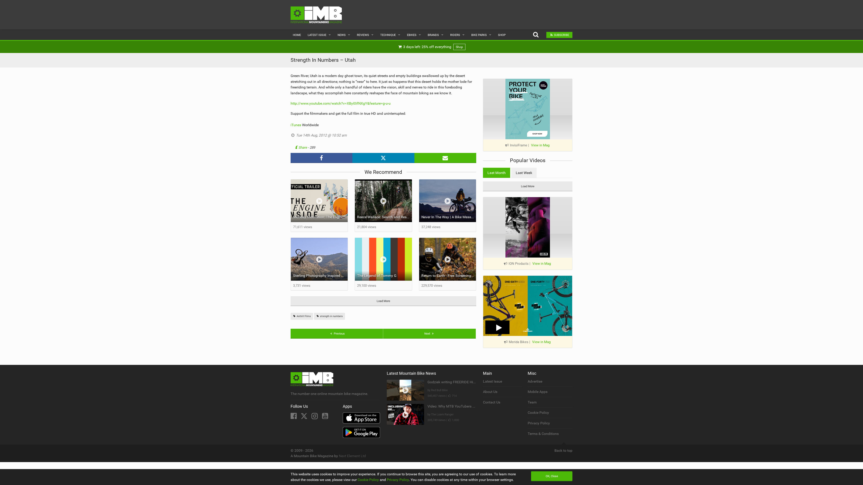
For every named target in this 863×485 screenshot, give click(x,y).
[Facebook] (294, 417)
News (342, 35)
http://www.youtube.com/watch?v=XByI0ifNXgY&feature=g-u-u (341, 103)
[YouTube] (325, 417)
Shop (502, 35)
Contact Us (491, 402)
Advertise (535, 381)
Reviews (363, 35)
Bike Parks (479, 35)
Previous (339, 333)
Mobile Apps (537, 392)
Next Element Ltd (352, 456)
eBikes (411, 35)
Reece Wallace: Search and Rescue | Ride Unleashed (384, 217)
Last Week (524, 173)
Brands (433, 35)
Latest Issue (317, 35)
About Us (490, 392)
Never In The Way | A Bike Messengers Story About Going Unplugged (448, 217)
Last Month (496, 173)
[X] (304, 417)
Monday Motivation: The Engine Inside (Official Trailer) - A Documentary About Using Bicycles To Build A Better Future (320, 217)
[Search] (536, 35)
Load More (383, 301)
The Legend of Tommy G (376, 275)
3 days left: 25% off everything (432, 47)
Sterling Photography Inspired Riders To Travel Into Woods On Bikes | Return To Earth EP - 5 (320, 275)
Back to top (563, 450)
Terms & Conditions (543, 434)
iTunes (296, 125)
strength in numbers (331, 316)
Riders (455, 35)
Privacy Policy (539, 423)
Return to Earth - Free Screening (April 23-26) (448, 275)
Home (297, 35)
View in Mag (540, 145)
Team (532, 402)
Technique (388, 35)
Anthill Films (303, 316)
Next (427, 333)
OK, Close (552, 476)
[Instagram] (315, 417)
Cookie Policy (538, 412)
